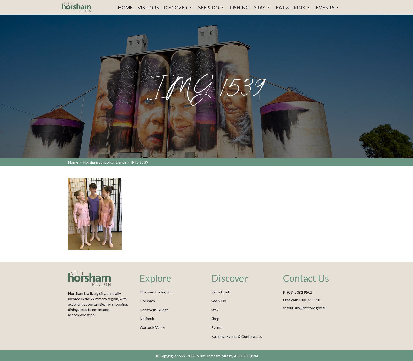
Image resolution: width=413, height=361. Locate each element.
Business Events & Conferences (236, 336)
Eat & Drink (220, 292)
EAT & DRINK (291, 7)
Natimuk (147, 318)
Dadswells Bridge (154, 309)
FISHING (239, 7)
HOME (125, 7)
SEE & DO (209, 7)
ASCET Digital (246, 356)
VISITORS (148, 7)
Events (216, 327)
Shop (215, 318)
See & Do (218, 301)
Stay (214, 309)
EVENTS (326, 7)
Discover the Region (156, 292)
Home (73, 162)
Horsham (147, 301)
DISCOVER (176, 7)
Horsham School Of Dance (104, 162)
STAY (260, 7)
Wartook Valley (152, 327)
